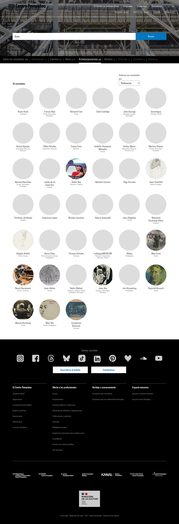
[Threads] (51, 359)
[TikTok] (82, 359)
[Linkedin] (97, 359)
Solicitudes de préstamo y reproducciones (67, 410)
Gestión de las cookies (111, 515)
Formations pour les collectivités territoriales (108, 399)
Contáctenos (109, 369)
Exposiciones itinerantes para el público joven (68, 433)
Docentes (55, 422)
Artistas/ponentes (90, 59)
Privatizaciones (57, 399)
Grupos (54, 393)
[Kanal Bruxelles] (114, 477)
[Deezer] (128, 359)
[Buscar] (167, 5)
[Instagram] (20, 359)
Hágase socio (123, 11)
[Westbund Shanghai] (139, 477)
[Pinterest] (112, 359)
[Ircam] (48, 477)
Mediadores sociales (59, 427)
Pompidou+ (157, 6)
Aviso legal (64, 515)
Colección (142, 6)
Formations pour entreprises (102, 393)
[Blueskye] (66, 359)
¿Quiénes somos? (19, 393)
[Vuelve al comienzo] (172, 517)
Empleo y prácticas (19, 410)
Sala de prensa (57, 450)
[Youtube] (158, 359)
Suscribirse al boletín (70, 369)
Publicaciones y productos (61, 416)
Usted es (170, 12)
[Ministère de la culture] (89, 499)
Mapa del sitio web (76, 515)
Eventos (56, 59)
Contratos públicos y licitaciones (63, 405)
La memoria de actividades (22, 405)
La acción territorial (19, 427)
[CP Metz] (69, 477)
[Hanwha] (159, 477)
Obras (70, 59)
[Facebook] (35, 359)
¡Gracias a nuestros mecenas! (142, 393)
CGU (86, 515)
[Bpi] (23, 477)
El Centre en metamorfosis (107, 6)
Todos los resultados (15, 59)
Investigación (57, 439)
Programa (128, 6)
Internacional (17, 422)
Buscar (151, 36)
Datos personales (96, 515)
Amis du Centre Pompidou (141, 399)
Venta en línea (141, 12)
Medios (109, 59)
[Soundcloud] (143, 359)
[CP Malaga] (89, 477)
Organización (17, 399)
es (173, 6)
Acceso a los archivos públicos (63, 444)
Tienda (158, 11)
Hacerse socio (17, 416)
